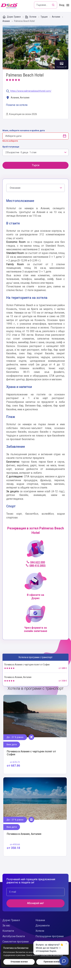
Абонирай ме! (35, 903)
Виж (35, 734)
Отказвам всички (19, 962)
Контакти (8, 930)
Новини (40, 920)
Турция (44, 17)
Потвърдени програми (50, 936)
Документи (43, 925)
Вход (61, 5)
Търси (35, 165)
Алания (6, 21)
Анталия (56, 17)
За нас (6, 925)
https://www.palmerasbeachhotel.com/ (30, 91)
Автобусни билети (13, 936)
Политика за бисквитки (51, 955)
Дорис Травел (13, 16)
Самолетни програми (15, 941)
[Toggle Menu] (67, 5)
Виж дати (12, 744)
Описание (15, 188)
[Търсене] (53, 5)
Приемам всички (52, 962)
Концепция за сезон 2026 (23, 114)
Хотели (33, 16)
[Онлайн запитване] (64, 960)
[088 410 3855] (35, 550)
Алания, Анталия (19, 97)
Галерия (35, 47)
